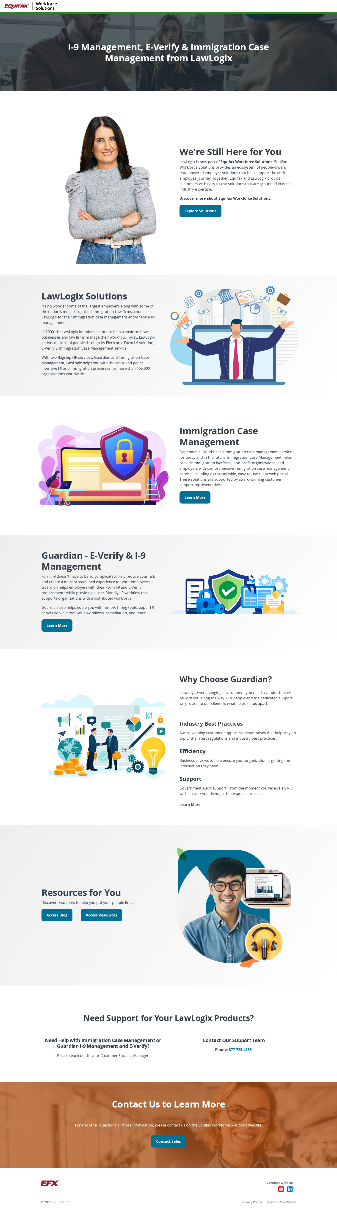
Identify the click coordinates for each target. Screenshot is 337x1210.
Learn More (195, 497)
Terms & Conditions (281, 1202)
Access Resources (101, 915)
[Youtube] (281, 1190)
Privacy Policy (251, 1202)
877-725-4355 (240, 1049)
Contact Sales (168, 1141)
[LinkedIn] (290, 1190)
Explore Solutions (200, 210)
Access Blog (57, 915)
